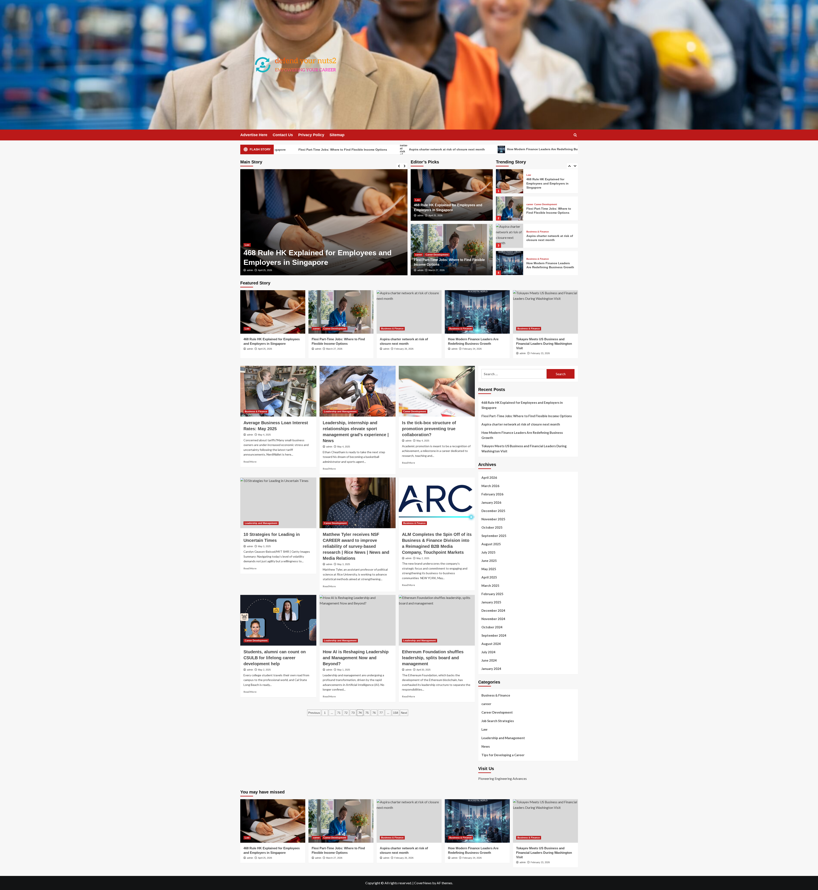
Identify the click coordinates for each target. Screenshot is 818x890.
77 (381, 712)
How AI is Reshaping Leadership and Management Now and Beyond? (356, 657)
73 (353, 712)
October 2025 (492, 527)
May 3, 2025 (264, 546)
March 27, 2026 (266, 270)
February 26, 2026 (403, 349)
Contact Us (283, 135)
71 (339, 712)
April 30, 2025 (423, 669)
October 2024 (492, 627)
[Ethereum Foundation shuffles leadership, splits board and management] (437, 620)
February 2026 (492, 494)
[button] (575, 135)
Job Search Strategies (497, 721)
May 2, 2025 (422, 558)
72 (346, 712)
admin (250, 270)
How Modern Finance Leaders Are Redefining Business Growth (458, 149)
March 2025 (490, 585)
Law (417, 200)
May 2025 (488, 569)
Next (404, 712)
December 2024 (493, 610)
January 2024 (491, 669)
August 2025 (491, 544)
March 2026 (490, 486)
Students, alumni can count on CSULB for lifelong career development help (274, 657)
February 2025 (492, 594)
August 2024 (491, 644)
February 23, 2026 (540, 353)
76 (374, 712)
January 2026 (491, 502)
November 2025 (493, 519)
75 (367, 712)
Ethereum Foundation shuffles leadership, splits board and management (433, 657)
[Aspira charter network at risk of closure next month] (509, 208)
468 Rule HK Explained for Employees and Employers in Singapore (522, 405)
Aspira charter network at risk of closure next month (352, 149)
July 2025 (488, 552)
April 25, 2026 (435, 215)
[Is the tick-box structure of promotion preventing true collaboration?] (437, 391)
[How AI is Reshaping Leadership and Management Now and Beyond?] (358, 620)
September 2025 (493, 536)
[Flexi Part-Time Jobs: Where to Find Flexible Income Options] (324, 222)
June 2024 (489, 660)
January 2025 (491, 602)
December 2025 (493, 511)
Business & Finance (537, 204)
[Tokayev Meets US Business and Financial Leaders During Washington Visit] (509, 263)
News (485, 746)
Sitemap (337, 135)
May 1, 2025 (343, 669)
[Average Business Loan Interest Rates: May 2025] (278, 391)
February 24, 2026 (472, 349)
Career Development (266, 245)
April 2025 (489, 577)
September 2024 (493, 635)
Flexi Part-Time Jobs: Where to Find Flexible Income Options (526, 416)
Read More (249, 461)
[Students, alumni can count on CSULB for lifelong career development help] (278, 620)
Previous (314, 712)
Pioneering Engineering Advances (502, 778)
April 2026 (489, 477)
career (248, 245)
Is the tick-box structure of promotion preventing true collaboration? (429, 428)
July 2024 (488, 652)
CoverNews (423, 883)
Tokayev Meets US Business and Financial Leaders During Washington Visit (581, 149)
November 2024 (493, 619)
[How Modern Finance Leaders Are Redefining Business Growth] (509, 236)
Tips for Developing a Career (502, 755)
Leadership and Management (340, 411)
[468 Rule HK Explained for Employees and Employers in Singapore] (272, 311)
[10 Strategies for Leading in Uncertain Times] (278, 502)
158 (395, 712)
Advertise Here (253, 135)
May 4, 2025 (264, 434)
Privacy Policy (311, 135)
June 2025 (489, 561)
